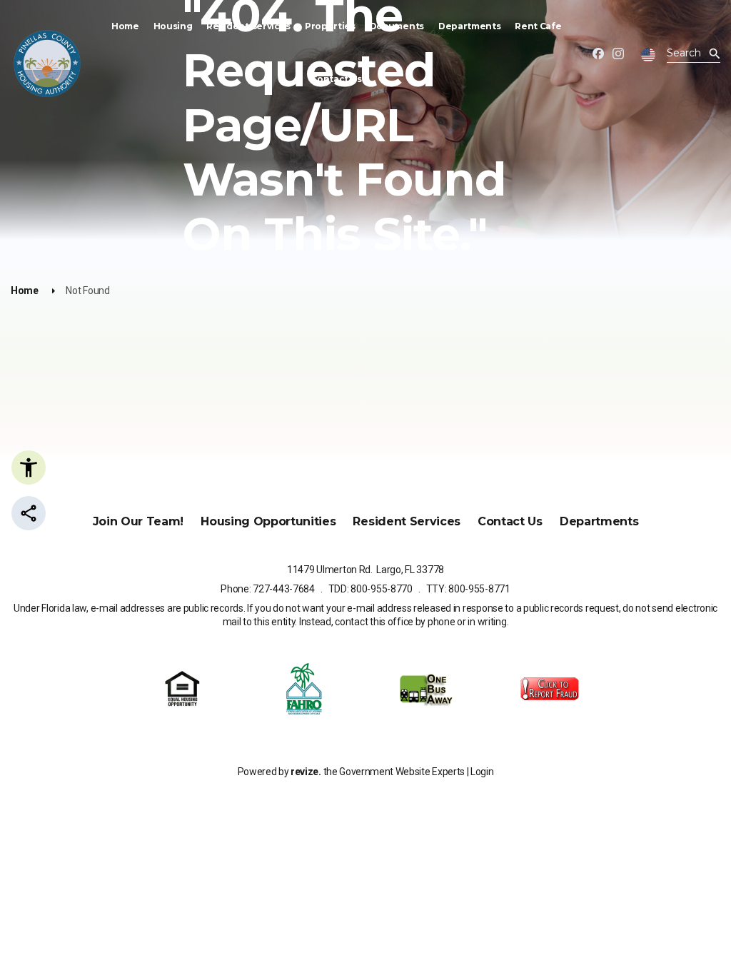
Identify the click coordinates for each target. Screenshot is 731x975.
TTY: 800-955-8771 (468, 589)
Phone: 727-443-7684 (268, 589)
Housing (173, 26)
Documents (397, 26)
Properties (330, 26)
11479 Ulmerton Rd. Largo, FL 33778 (365, 569)
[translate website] (648, 55)
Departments (469, 26)
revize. (306, 771)
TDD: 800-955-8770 (370, 589)
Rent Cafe (538, 26)
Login (481, 771)
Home (125, 26)
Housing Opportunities (268, 521)
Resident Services (248, 26)
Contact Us (336, 79)
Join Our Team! (138, 521)
